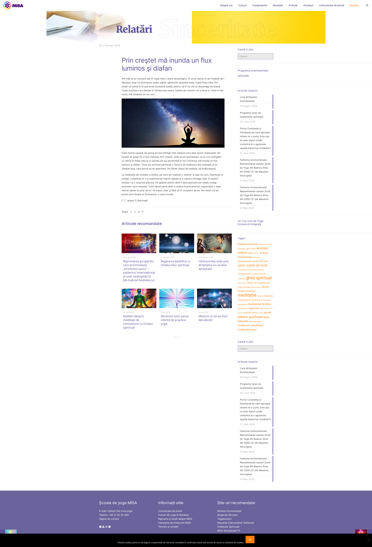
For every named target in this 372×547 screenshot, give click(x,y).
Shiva (254, 312)
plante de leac (266, 300)
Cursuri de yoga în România (173, 514)
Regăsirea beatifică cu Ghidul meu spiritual (175, 263)
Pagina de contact (109, 518)
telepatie (243, 321)
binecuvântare (245, 261)
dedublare (241, 279)
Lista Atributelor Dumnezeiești (248, 99)
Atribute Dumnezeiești (229, 511)
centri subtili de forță (252, 265)
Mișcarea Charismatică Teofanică (235, 522)
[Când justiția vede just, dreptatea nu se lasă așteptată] (214, 243)
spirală (267, 312)
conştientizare (244, 274)
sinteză (260, 313)
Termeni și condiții (168, 526)
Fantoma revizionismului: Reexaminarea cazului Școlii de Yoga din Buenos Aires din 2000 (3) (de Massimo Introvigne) (255, 167)
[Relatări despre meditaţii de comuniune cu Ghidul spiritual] (139, 298)
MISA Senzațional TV (228, 530)
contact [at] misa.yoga (119, 511)
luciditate (246, 287)
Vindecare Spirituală (228, 526)
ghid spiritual (259, 277)
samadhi (247, 312)
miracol (260, 296)
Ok (250, 539)
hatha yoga (242, 283)
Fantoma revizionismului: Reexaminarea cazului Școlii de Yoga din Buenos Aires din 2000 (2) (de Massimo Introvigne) (255, 195)
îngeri (254, 329)
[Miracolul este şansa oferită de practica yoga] (176, 298)
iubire (250, 282)
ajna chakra (251, 248)
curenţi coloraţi (259, 274)
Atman (256, 253)
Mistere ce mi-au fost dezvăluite (213, 318)
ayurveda (256, 257)
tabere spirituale (250, 317)
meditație (247, 295)
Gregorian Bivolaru (227, 514)
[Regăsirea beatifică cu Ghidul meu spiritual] (176, 243)
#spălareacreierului (248, 244)
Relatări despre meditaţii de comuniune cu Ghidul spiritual (138, 321)
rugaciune (253, 308)
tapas (266, 317)
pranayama (242, 304)
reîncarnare (242, 308)
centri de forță (260, 261)
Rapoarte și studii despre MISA (175, 518)
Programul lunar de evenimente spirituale (251, 114)
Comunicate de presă (170, 511)
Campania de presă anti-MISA (174, 522)
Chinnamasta (242, 270)
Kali (255, 283)
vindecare (244, 325)
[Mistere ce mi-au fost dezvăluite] (214, 298)
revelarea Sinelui (259, 304)
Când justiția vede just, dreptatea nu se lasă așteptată (213, 265)
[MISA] (13, 5)
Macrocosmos (256, 287)
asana (251, 253)
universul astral (255, 321)
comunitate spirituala (256, 270)
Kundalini (261, 283)
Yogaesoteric (224, 518)
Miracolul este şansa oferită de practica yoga (175, 320)
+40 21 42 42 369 (119, 514)
